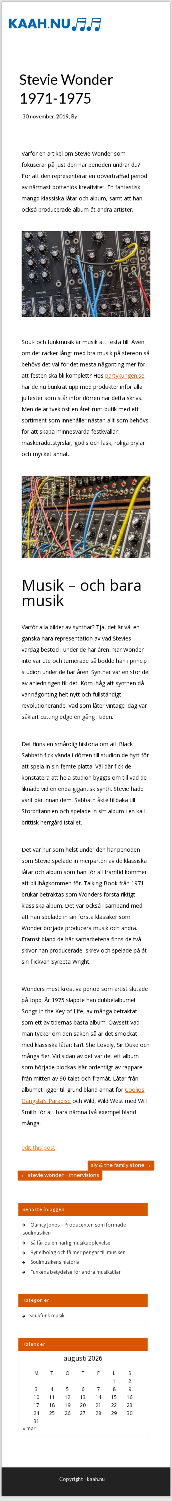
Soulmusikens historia (55, 1262)
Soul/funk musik (46, 1315)
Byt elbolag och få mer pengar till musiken (78, 1252)
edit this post (38, 1147)
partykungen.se (124, 375)
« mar (29, 1428)
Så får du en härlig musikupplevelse (70, 1242)
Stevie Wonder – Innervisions (60, 1174)
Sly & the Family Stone (121, 1164)
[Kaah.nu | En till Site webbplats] (54, 24)
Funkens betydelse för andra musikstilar (75, 1272)
